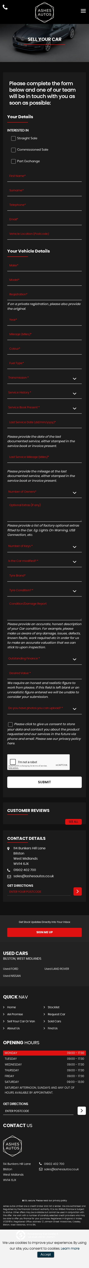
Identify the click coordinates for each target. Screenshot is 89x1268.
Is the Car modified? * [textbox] (23, 561)
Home (11, 1007)
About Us (13, 1028)
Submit (44, 782)
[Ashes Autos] (12, 1155)
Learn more (70, 1248)
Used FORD (10, 969)
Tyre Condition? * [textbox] (21, 590)
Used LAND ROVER (56, 969)
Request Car (56, 1014)
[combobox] (44, 378)
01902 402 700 (24, 870)
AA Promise (15, 1014)
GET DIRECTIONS (15, 1104)
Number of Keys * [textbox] (20, 546)
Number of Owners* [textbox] (22, 491)
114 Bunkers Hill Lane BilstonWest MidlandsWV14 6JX (29, 856)
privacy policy (60, 1201)
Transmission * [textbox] (18, 377)
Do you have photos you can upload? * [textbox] (35, 708)
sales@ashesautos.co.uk (33, 876)
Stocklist (53, 1007)
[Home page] (44, 12)
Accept (46, 1254)
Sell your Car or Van (21, 1021)
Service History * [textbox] (19, 392)
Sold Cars (54, 1021)
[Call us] (5, 7)
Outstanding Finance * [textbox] (24, 658)
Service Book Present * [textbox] (24, 407)
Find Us (53, 1028)
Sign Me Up (44, 932)
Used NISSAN (12, 976)
